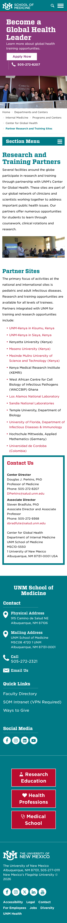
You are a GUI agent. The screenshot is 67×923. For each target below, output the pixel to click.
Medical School (35, 820)
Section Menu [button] (23, 141)
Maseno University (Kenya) (29, 349)
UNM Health (12, 913)
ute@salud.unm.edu (31, 523)
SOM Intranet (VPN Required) (32, 702)
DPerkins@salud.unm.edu (25, 493)
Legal (30, 902)
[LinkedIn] (25, 740)
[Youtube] (33, 740)
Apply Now (22, 56)
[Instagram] (16, 740)
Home (6, 112)
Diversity (47, 908)
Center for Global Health (22, 123)
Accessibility (13, 902)
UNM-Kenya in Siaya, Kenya (30, 335)
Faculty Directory (20, 694)
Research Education (34, 777)
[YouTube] (42, 892)
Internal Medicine (17, 117)
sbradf (12, 523)
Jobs (33, 908)
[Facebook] (7, 740)
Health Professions (33, 798)
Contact (44, 902)
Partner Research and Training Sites (29, 128)
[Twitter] (25, 891)
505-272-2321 (24, 661)
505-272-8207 (28, 64)
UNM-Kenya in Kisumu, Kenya (31, 328)
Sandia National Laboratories (31, 403)
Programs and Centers (46, 117)
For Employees (14, 908)
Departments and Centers (31, 112)
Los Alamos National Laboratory (34, 396)
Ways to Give (16, 710)
